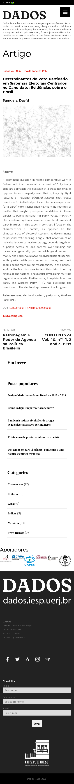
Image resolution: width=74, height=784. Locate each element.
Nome (6, 685)
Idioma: (7, 2)
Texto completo (13, 316)
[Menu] (65, 12)
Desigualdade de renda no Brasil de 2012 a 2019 (37, 395)
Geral (11, 503)
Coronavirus (15, 484)
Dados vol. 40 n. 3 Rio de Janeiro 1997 (25, 71)
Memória (13, 523)
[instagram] (38, 659)
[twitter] (17, 659)
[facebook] (7, 659)
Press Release (16, 532)
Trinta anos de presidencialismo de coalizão (34, 437)
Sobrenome (9, 697)
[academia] (28, 659)
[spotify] (48, 659)
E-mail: (6, 708)
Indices (12, 513)
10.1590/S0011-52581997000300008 (29, 308)
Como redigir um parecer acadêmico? (31, 407)
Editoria (13, 494)
